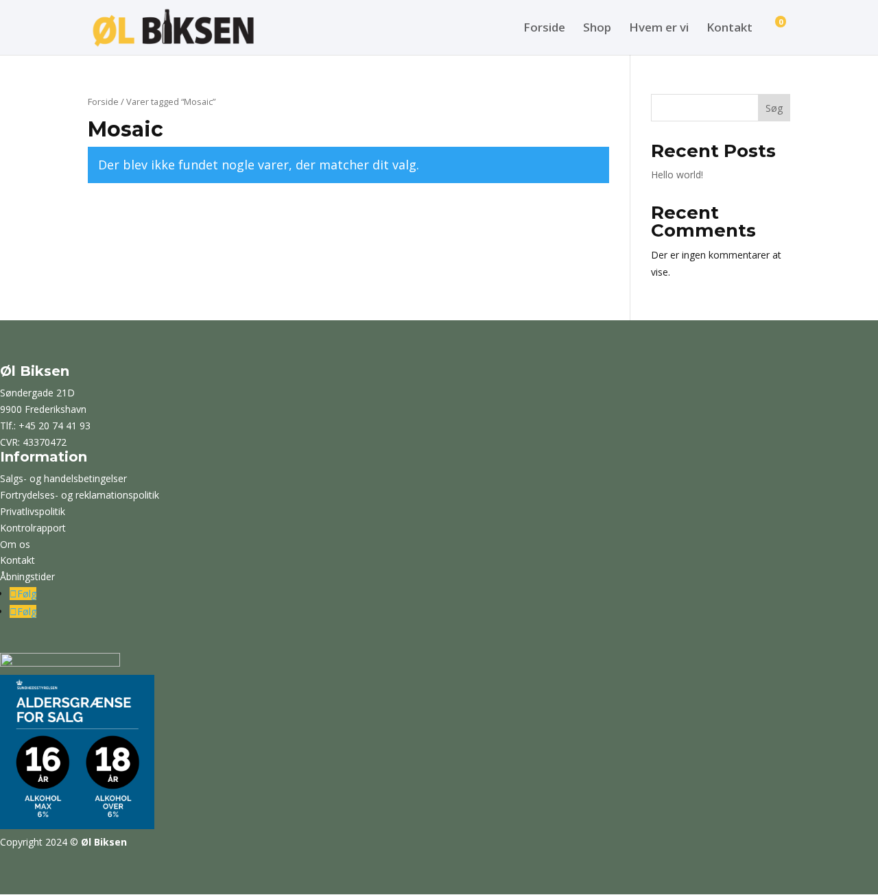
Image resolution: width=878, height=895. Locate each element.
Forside (544, 29)
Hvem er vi (659, 29)
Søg (774, 108)
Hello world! (677, 174)
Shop (597, 29)
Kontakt (729, 29)
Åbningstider (27, 576)
